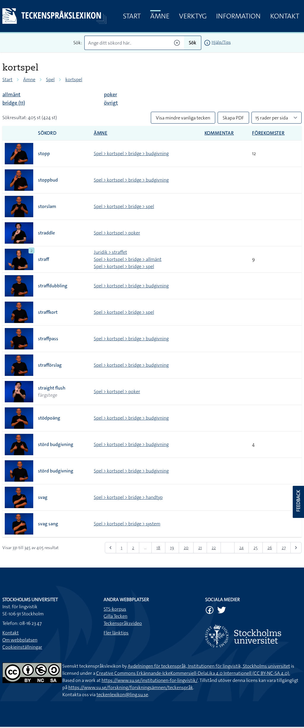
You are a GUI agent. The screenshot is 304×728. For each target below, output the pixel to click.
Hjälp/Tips (221, 42)
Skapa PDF (233, 118)
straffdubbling (52, 286)
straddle (46, 233)
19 (172, 547)
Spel (50, 79)
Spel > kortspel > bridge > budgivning (131, 153)
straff (43, 259)
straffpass (48, 338)
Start (132, 16)
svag (43, 497)
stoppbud (48, 180)
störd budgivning (55, 444)
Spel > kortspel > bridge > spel (124, 206)
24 (241, 547)
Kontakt (284, 16)
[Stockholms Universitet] (253, 636)
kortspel (73, 79)
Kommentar (219, 133)
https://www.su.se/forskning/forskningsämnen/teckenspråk (130, 687)
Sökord (47, 133)
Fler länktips (116, 633)
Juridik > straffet (110, 252)
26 (269, 547)
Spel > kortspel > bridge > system (127, 524)
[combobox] (134, 43)
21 (200, 547)
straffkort (48, 312)
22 (214, 547)
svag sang (48, 524)
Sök (192, 43)
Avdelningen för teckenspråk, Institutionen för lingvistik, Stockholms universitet (209, 666)
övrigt (111, 102)
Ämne (160, 16)
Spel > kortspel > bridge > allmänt (128, 259)
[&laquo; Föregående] (110, 547)
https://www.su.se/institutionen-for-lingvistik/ (150, 680)
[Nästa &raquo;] (296, 547)
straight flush (51, 388)
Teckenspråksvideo (123, 623)
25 (256, 547)
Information (238, 16)
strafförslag (50, 365)
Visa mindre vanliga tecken (183, 118)
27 (284, 547)
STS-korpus (115, 609)
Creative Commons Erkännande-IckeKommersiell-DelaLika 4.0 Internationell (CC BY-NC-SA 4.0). (193, 673)
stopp (44, 153)
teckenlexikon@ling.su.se (122, 694)
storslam (47, 206)
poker (110, 94)
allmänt (11, 94)
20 (186, 547)
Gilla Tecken (115, 616)
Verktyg (193, 16)
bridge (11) (13, 102)
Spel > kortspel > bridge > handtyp (128, 497)
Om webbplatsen (19, 640)
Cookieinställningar (22, 647)
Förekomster (268, 133)
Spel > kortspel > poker (117, 233)
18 (158, 547)
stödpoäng (49, 418)
